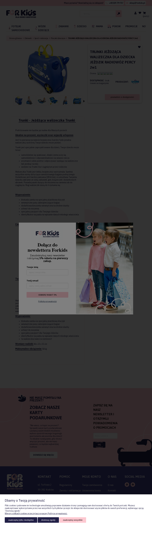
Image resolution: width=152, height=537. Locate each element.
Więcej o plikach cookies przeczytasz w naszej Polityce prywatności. (36, 513)
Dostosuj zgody (48, 520)
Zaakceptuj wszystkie (73, 520)
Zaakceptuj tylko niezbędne (21, 520)
